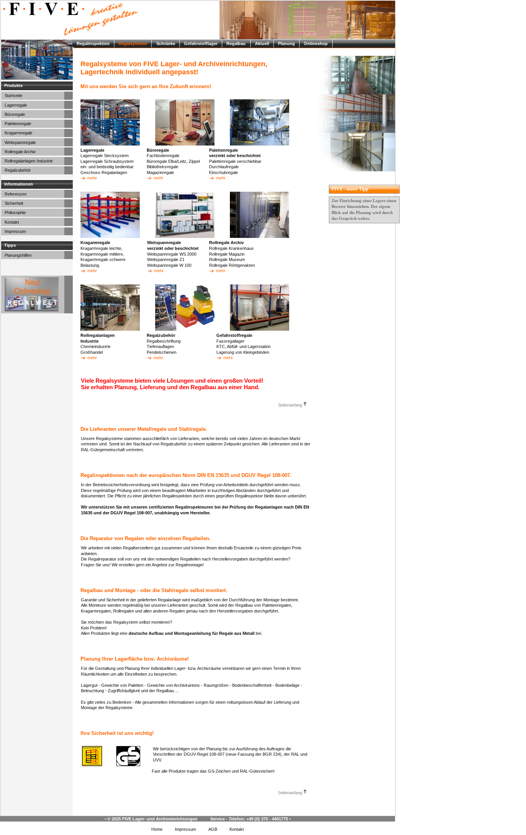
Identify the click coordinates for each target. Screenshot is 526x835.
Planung (286, 43)
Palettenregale (18, 123)
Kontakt (12, 222)
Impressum (15, 231)
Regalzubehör (18, 170)
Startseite (13, 95)
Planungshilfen (18, 255)
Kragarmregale (18, 133)
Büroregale (15, 114)
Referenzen (16, 194)
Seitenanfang (290, 405)
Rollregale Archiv (20, 151)
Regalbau (236, 43)
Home (156, 829)
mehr (91, 178)
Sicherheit (14, 203)
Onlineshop (316, 43)
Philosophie (15, 212)
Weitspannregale (20, 142)
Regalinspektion (93, 43)
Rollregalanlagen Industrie (29, 161)
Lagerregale (16, 105)
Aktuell (262, 43)
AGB (212, 829)
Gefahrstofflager (201, 43)
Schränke (165, 43)
